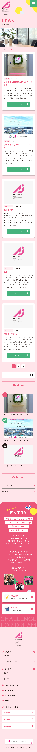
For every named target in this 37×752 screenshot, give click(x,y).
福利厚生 (6, 679)
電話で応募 (7, 726)
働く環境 (7, 669)
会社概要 (6, 656)
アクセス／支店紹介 (10, 662)
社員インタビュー (11, 685)
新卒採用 (7, 712)
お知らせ (5, 492)
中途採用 (7, 719)
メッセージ (8, 690)
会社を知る (8, 652)
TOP (3, 49)
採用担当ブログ (7, 485)
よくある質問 (9, 695)
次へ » (28, 366)
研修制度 (6, 673)
